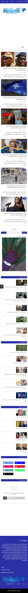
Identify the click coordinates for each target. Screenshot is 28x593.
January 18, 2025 (23, 271)
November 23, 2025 (22, 389)
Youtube (21, 466)
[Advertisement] (14, 31)
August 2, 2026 (23, 325)
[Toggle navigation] (22, 47)
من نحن (24, 583)
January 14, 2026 (23, 364)
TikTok (9, 473)
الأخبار (24, 53)
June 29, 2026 (23, 353)
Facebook (21, 462)
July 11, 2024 (22, 72)
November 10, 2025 (22, 402)
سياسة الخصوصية (10, 583)
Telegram (9, 470)
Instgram (9, 466)
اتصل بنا (18, 583)
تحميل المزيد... (14, 229)
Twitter (9, 462)
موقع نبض (21, 470)
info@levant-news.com (6, 572)
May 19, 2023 (24, 418)
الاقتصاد (23, 110)
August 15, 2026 (23, 289)
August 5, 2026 (23, 313)
